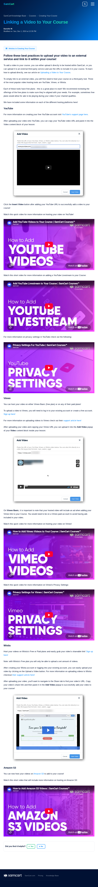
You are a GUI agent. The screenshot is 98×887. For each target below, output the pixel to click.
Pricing (40, 876)
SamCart (9, 4)
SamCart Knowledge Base (15, 16)
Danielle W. (8, 29)
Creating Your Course (48, 16)
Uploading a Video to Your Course (55, 72)
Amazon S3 (38, 774)
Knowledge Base (52, 876)
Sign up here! (9, 414)
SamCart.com (30, 876)
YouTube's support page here (75, 114)
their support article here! (23, 675)
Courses (32, 16)
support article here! (72, 420)
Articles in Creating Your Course (21, 48)
